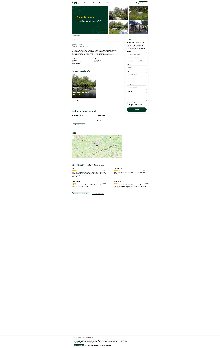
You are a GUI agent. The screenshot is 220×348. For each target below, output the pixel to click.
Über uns (114, 2)
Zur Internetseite (76, 63)
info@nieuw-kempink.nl (77, 61)
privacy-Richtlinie (90, 342)
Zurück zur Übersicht (76, 35)
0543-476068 (74, 60)
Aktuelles (107, 2)
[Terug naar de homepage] (75, 2)
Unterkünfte (87, 2)
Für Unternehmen (143, 2)
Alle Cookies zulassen (79, 345)
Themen (94, 2)
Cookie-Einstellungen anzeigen (92, 345)
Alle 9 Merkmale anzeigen (79, 124)
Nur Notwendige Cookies (105, 345)
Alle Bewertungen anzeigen (98, 193)
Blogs (100, 2)
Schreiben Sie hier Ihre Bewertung (80, 193)
